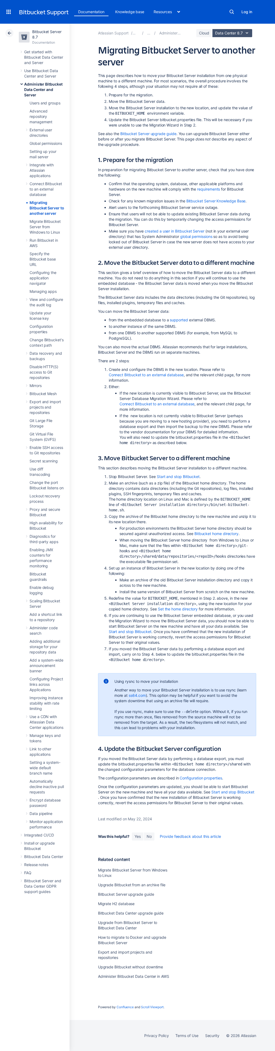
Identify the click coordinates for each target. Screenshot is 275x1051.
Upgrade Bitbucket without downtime (130, 967)
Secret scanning (44, 461)
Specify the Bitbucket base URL (43, 259)
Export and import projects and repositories (45, 407)
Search (231, 12)
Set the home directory (178, 609)
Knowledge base (129, 11)
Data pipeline (41, 813)
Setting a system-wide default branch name (45, 767)
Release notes (36, 864)
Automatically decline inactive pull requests (47, 786)
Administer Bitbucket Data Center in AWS (133, 976)
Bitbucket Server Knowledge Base (216, 201)
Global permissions (46, 143)
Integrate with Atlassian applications (42, 170)
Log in (246, 11)
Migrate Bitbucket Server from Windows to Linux (45, 226)
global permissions (196, 236)
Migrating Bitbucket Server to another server (47, 208)
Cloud (204, 33)
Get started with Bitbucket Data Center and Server (43, 57)
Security (212, 1035)
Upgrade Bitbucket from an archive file (131, 885)
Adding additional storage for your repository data (45, 646)
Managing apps (43, 291)
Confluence (125, 1007)
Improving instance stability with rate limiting (46, 703)
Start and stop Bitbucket (178, 476)
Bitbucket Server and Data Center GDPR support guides (42, 886)
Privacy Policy (156, 1035)
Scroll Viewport (152, 1007)
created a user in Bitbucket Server (174, 231)
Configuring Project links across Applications (46, 684)
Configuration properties (201, 778)
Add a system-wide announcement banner (46, 665)
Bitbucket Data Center (43, 856)
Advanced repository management (41, 116)
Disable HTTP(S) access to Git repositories (44, 372)
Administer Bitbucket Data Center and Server (43, 89)
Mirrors (36, 385)
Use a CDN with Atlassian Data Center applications (46, 722)
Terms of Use (186, 1035)
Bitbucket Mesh (43, 393)
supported (179, 320)
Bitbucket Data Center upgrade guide (131, 913)
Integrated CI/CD (39, 835)
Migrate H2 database (116, 903)
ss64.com (137, 695)
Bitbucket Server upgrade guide (148, 133)
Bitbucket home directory (216, 533)
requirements (208, 189)
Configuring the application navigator (43, 278)
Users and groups (45, 103)
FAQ (27, 872)
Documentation (91, 11)
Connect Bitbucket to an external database (46, 189)
